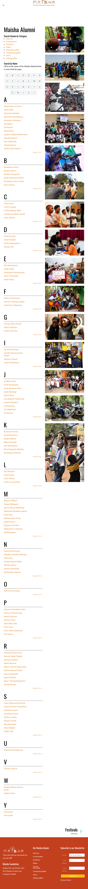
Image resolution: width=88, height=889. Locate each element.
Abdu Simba (9, 110)
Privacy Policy (65, 880)
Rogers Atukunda (11, 674)
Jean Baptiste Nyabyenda (14, 399)
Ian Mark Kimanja (11, 349)
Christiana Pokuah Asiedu (14, 214)
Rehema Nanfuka (11, 660)
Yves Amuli (8, 815)
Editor (8, 47)
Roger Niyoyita (10, 677)
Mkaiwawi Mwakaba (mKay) (15, 511)
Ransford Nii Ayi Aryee (13, 653)
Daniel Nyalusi (10, 240)
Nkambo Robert (10, 565)
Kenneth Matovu (10, 435)
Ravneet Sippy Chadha (13, 656)
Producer (10, 44)
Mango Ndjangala (11, 504)
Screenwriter (11, 42)
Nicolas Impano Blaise (13, 562)
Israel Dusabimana (11, 363)
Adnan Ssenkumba (11, 113)
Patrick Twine (9, 620)
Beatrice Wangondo (12, 174)
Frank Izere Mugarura (13, 305)
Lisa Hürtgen (9, 471)
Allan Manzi (9, 131)
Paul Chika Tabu (10, 624)
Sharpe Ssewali (10, 721)
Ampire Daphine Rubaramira (15, 134)
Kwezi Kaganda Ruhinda (14, 449)
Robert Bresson (10, 663)
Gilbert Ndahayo (10, 327)
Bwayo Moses (9, 185)
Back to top (37, 152)
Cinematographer (13, 53)
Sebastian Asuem (11, 710)
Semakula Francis (11, 714)
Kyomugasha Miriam (12, 453)
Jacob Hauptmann (11, 385)
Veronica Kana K (10, 769)
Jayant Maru (9, 395)
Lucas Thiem (9, 478)
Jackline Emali (10, 381)
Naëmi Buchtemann (12, 551)
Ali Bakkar (8, 124)
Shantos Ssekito (10, 717)
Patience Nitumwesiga (13, 613)
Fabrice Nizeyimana (12, 298)
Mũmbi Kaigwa (10, 532)
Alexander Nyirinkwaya (13, 117)
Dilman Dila (9, 247)
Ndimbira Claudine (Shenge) (15, 555)
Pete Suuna (8, 634)
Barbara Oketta (10, 171)
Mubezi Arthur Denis (12, 518)
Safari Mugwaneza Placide (14, 703)
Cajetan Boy (9, 203)
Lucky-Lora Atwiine (12, 482)
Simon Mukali (9, 728)
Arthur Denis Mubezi (12, 149)
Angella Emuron (10, 138)
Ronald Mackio (10, 685)
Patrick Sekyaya (10, 616)
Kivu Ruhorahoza (11, 446)
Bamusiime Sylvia (11, 167)
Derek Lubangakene (12, 243)
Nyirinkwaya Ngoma (12, 572)
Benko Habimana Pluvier (14, 178)
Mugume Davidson (11, 525)
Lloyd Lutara (9, 475)
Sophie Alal (8, 731)
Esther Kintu (9, 280)
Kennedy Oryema (11, 432)
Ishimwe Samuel (10, 359)
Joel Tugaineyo (10, 410)
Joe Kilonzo (8, 413)
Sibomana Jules (10, 724)
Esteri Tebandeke (11, 276)
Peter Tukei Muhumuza (13, 631)
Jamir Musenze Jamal (12, 388)
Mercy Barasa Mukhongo (14, 508)
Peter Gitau (8, 627)
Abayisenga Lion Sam (12, 106)
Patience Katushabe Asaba (14, 609)
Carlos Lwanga (10, 207)
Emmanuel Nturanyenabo (14, 272)
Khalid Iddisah (10, 439)
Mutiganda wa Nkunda (13, 529)
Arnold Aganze (10, 145)
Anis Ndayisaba (10, 142)
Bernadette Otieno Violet (14, 181)
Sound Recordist (12, 50)
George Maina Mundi (12, 324)
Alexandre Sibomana (12, 120)
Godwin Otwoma (10, 331)
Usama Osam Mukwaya (13, 750)
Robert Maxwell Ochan (13, 670)
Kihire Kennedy (10, 442)
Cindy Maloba (9, 218)
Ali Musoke (8, 127)
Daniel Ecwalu (9, 236)
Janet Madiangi (10, 392)
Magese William (10, 501)
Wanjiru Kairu (9, 793)
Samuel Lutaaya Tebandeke (15, 707)
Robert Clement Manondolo (15, 667)
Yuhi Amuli (8, 812)
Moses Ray (8, 515)
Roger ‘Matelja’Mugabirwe (14, 681)
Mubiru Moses (9, 522)
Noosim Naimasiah (11, 569)
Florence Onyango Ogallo (14, 302)
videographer (11, 58)
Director (9, 39)
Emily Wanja (9, 269)
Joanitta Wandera (11, 402)
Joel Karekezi (9, 406)
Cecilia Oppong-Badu (12, 211)
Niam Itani (8, 558)
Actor (8, 56)
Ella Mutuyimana (11, 265)
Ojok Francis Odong (12, 591)
